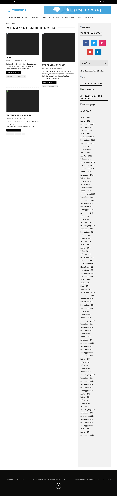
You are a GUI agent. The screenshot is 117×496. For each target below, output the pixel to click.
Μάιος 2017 (84, 251)
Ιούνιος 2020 (85, 181)
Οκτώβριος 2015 (86, 302)
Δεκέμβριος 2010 (87, 435)
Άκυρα (79, 18)
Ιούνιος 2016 (85, 283)
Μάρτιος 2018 (85, 241)
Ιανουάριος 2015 (86, 324)
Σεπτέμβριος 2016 (87, 273)
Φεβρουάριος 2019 (87, 226)
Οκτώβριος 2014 (86, 330)
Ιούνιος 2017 (85, 248)
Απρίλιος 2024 (86, 156)
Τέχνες (57, 18)
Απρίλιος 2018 (85, 238)
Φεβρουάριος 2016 (87, 292)
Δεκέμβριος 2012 (87, 381)
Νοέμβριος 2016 (86, 267)
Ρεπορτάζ (89, 18)
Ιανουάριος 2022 (87, 175)
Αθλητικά (46, 18)
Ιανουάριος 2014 (86, 340)
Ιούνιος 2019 (85, 219)
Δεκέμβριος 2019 (87, 200)
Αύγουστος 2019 (86, 213)
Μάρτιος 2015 (85, 318)
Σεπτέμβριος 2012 (87, 391)
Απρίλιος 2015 (85, 314)
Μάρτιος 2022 (85, 172)
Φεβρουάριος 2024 (87, 162)
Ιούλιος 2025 (85, 134)
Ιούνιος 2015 (85, 311)
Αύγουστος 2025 (86, 130)
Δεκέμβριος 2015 (87, 295)
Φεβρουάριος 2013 (87, 375)
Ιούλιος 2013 (85, 359)
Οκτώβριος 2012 (86, 387)
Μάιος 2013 (84, 365)
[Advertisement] (94, 452)
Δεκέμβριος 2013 (87, 343)
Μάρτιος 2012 (85, 406)
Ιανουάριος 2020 (87, 197)
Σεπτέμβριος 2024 (87, 140)
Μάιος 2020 (85, 184)
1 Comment (18, 134)
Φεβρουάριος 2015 (87, 321)
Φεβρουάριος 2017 (87, 257)
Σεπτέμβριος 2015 (87, 305)
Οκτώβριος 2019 (86, 207)
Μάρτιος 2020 (85, 191)
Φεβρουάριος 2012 (87, 410)
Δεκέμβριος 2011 (87, 416)
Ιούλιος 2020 (85, 178)
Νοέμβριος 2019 (86, 203)
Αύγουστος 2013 (86, 356)
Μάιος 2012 (84, 400)
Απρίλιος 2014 (85, 333)
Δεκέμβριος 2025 (87, 124)
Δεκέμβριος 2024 (87, 137)
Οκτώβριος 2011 (86, 422)
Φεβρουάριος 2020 (87, 194)
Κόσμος (36, 18)
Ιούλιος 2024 (85, 146)
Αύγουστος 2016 (86, 276)
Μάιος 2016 (84, 286)
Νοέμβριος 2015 (86, 299)
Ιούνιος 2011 (85, 432)
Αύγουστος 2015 (86, 308)
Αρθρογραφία (13, 18)
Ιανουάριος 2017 (86, 260)
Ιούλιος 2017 (85, 245)
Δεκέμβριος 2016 (87, 264)
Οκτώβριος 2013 (86, 349)
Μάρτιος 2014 (85, 337)
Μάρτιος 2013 (85, 372)
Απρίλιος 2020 (86, 187)
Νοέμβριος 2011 (86, 419)
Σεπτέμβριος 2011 (87, 425)
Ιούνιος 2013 (85, 362)
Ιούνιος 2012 (85, 397)
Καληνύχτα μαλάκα (19, 115)
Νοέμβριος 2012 (86, 384)
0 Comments (18, 76)
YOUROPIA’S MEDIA (14, 2)
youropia (9, 60)
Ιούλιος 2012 (85, 394)
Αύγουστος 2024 (87, 143)
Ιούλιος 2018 (85, 235)
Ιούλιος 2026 (85, 118)
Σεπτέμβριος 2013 (87, 352)
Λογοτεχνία (10, 76)
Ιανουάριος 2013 (86, 378)
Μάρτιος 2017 (85, 254)
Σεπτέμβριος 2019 (87, 210)
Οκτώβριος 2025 (86, 127)
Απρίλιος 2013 (85, 368)
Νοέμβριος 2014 (86, 327)
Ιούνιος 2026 (85, 121)
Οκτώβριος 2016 (86, 270)
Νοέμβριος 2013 (86, 346)
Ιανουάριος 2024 (87, 165)
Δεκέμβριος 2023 (87, 168)
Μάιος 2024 (85, 153)
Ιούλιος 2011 (85, 429)
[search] (105, 63)
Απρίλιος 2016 (85, 289)
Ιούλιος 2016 (85, 280)
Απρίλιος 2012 (85, 403)
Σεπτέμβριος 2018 (87, 232)
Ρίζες (9, 58)
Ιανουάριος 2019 (86, 229)
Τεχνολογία (68, 18)
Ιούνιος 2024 (85, 149)
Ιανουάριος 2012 (86, 413)
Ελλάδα (26, 18)
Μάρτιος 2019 (85, 222)
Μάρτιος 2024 (85, 159)
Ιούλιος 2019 (85, 216)
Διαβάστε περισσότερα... (13, 72)
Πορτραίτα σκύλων (53, 65)
